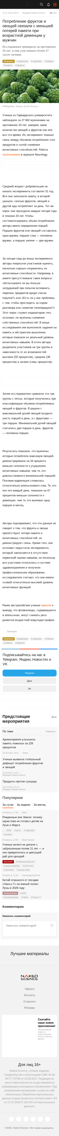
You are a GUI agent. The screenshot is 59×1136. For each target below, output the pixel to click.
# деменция (22, 61)
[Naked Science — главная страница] (17, 4)
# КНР (23, 893)
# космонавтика (11, 897)
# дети (18, 830)
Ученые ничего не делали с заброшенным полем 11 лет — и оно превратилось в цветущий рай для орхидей (23, 850)
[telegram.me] (40, 1119)
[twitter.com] (11, 1119)
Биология (8, 862)
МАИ (9, 830)
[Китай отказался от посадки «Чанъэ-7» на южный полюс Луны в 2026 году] (52, 884)
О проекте (29, 1001)
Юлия (25, 753)
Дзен (29, 681)
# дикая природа (11, 866)
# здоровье (36, 61)
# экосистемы (23, 870)
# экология (9, 870)
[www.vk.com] (18, 1119)
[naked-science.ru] (47, 1119)
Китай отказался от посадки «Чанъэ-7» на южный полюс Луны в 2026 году (20, 883)
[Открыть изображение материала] (29, 86)
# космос (8, 834)
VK (29, 688)
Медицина (8, 61)
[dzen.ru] (33, 1119)
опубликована (11, 154)
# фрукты (20, 65)
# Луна (25, 897)
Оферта (29, 989)
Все (54, 717)
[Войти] (54, 4)
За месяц (40, 804)
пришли (46, 605)
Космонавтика (10, 893)
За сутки (7, 804)
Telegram (29, 673)
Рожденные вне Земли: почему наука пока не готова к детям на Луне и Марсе (22, 821)
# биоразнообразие (25, 862)
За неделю (23, 804)
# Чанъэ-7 (36, 897)
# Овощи (49, 61)
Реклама (29, 1007)
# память (8, 65)
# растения (28, 866)
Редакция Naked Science (33, 13)
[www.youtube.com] (26, 1119)
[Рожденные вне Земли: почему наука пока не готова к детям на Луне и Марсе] (52, 821)
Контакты (29, 995)
